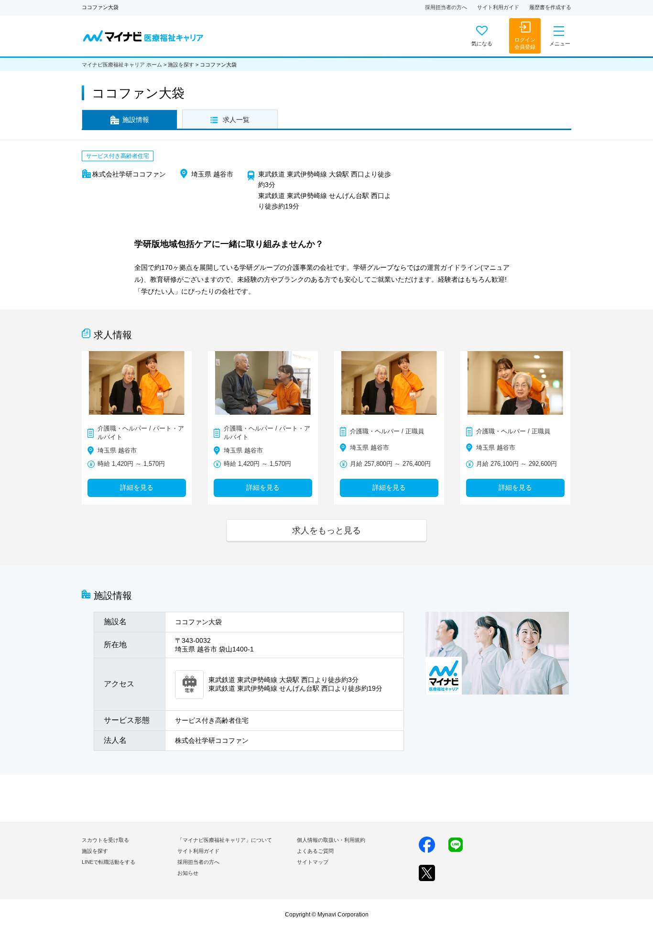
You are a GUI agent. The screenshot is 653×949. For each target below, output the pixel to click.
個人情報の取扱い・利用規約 (331, 840)
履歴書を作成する (550, 7)
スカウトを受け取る (105, 840)
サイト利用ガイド (498, 7)
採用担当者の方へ (446, 7)
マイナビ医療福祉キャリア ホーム (122, 64)
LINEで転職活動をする (108, 862)
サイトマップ (312, 862)
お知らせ (187, 873)
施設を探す (181, 64)
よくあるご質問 (315, 851)
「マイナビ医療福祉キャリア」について (224, 840)
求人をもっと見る (326, 530)
